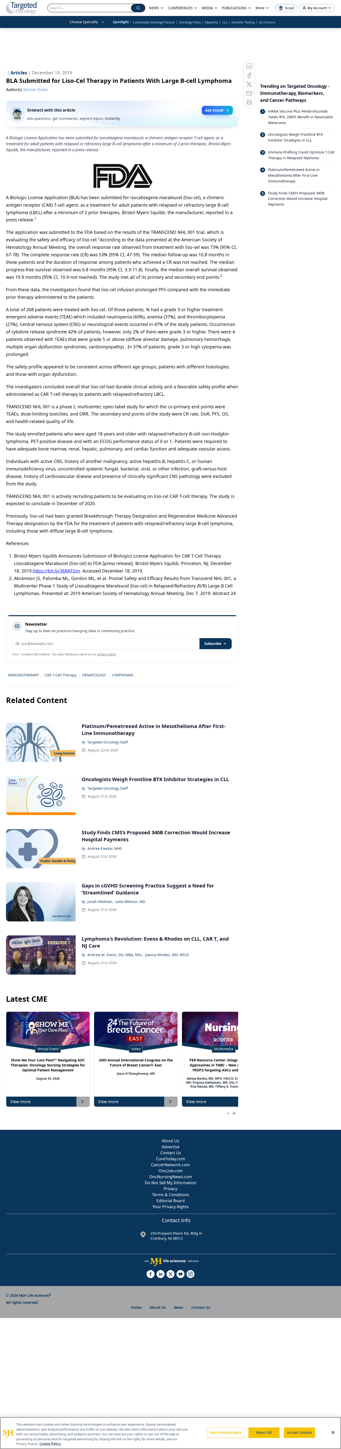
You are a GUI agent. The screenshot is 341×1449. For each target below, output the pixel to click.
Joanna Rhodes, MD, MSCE (167, 954)
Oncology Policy (190, 22)
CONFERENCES (180, 7)
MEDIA (207, 7)
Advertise (170, 1147)
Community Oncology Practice (154, 22)
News (178, 1307)
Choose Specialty (84, 21)
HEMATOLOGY (94, 675)
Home (136, 1307)
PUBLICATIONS (234, 7)
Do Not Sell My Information (170, 1182)
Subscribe (212, 643)
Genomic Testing (243, 22)
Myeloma (211, 22)
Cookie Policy (50, 1444)
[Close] (333, 1432)
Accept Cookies (299, 1432)
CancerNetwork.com (170, 1164)
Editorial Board (171, 1200)
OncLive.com (171, 1170)
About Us (170, 1141)
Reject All (264, 1432)
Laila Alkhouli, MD (130, 901)
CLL (224, 22)
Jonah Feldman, (100, 901)
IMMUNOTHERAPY (23, 675)
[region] (170, 1433)
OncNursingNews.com (170, 1176)
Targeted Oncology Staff (107, 742)
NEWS (154, 7)
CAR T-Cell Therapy (60, 675)
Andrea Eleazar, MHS (104, 848)
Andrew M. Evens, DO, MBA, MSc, (115, 954)
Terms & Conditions (170, 1194)
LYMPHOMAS (123, 675)
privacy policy (106, 654)
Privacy (170, 1188)
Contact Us (170, 1153)
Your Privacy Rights (171, 1206)
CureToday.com (170, 1158)
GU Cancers (267, 22)
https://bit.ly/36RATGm (56, 571)
